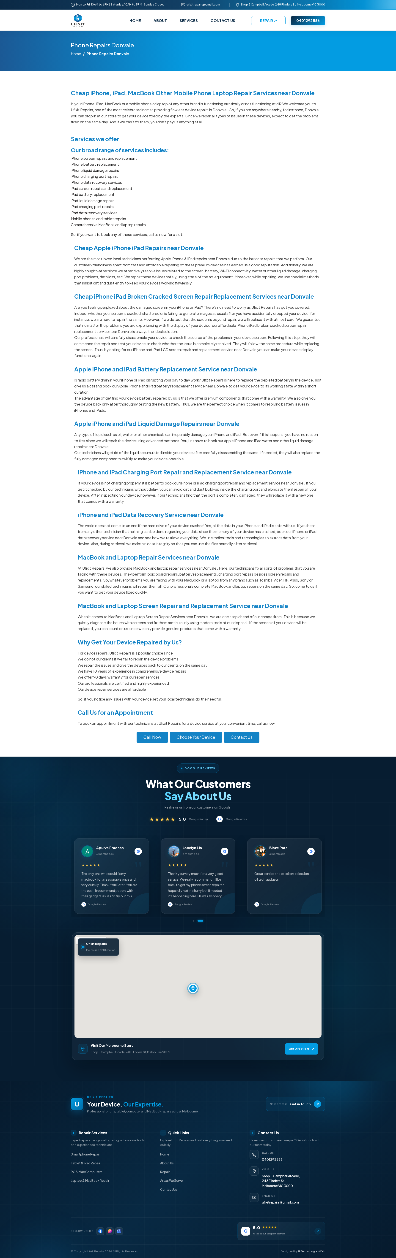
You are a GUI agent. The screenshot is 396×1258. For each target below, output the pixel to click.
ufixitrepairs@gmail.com (203, 4)
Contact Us (242, 737)
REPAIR (268, 20)
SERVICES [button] (189, 20)
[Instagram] (110, 1231)
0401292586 (308, 20)
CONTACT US (223, 20)
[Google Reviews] (119, 1231)
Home (76, 53)
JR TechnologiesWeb (311, 1251)
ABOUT (160, 20)
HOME (135, 20)
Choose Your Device (196, 737)
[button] (195, 921)
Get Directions (301, 1048)
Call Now (152, 737)
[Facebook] (100, 1231)
